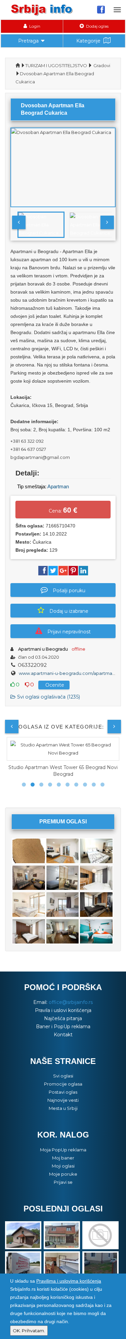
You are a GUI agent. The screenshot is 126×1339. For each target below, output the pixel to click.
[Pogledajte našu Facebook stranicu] (101, 9)
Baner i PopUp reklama (63, 1026)
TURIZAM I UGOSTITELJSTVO (56, 65)
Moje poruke (63, 1174)
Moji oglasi (63, 1166)
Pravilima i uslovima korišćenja (68, 1281)
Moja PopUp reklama (63, 1149)
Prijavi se (63, 1182)
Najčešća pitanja (63, 1018)
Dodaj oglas (97, 26)
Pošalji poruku (69, 590)
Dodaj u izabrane (68, 611)
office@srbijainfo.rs (71, 1002)
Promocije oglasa (63, 1084)
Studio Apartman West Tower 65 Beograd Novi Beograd (63, 770)
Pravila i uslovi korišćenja (63, 1010)
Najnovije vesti (63, 1100)
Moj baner (63, 1157)
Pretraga (28, 41)
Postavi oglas (63, 1092)
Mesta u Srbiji (63, 1108)
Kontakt (63, 1035)
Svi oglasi (63, 1075)
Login (34, 26)
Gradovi (101, 65)
